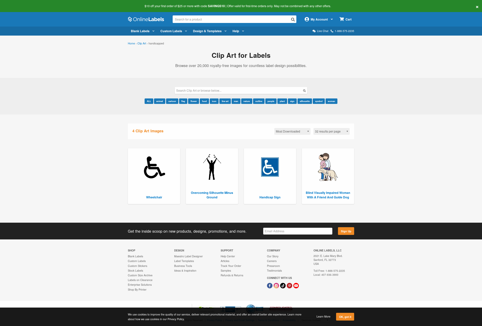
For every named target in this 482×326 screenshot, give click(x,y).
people (271, 101)
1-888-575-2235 (344, 31)
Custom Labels (171, 31)
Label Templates (184, 261)
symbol (319, 101)
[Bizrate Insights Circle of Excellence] (262, 304)
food (204, 101)
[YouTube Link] (296, 285)
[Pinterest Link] (290, 285)
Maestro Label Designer (188, 256)
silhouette (305, 101)
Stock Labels (135, 270)
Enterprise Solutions (140, 284)
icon (214, 101)
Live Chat (322, 31)
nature (246, 101)
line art (225, 101)
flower (194, 101)
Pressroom (273, 266)
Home (131, 43)
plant (282, 101)
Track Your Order (231, 266)
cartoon (172, 101)
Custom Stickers (137, 266)
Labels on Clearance (140, 280)
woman (331, 101)
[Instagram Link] (277, 285)
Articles (225, 261)
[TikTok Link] (283, 285)
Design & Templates (207, 31)
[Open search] (293, 19)
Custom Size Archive (140, 275)
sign (292, 101)
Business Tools (183, 266)
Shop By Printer (137, 289)
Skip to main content (14, 3)
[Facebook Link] (270, 285)
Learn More (323, 316)
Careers (272, 261)
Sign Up (346, 231)
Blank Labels (140, 31)
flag (183, 101)
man (236, 101)
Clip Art (141, 43)
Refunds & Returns (232, 275)
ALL (149, 101)
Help (236, 31)
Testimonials (274, 270)
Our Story (272, 256)
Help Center (228, 256)
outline (258, 101)
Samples (226, 270)
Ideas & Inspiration (185, 270)
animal (159, 101)
